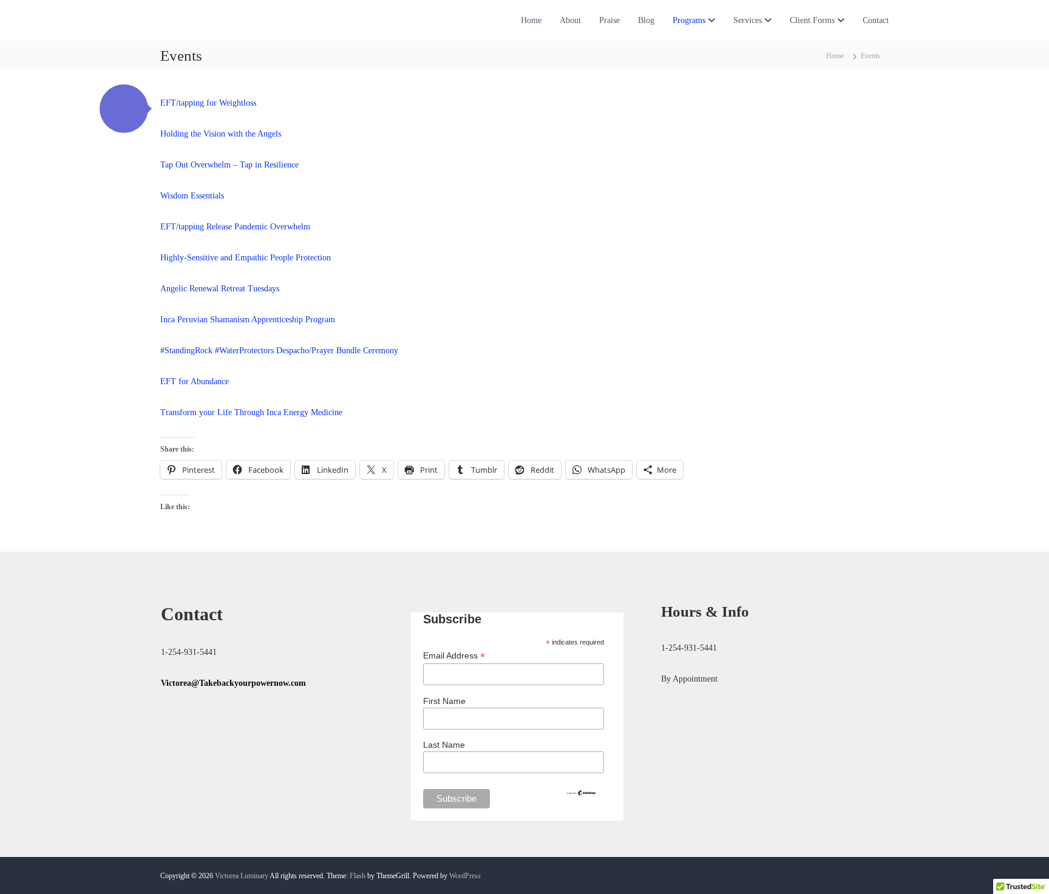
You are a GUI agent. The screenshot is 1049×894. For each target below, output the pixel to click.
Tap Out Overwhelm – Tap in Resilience (230, 164)
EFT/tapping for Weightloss (208, 102)
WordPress (465, 876)
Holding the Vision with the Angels (220, 133)
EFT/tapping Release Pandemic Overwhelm (235, 226)
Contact (876, 20)
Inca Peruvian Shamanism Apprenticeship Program (247, 319)
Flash (357, 876)
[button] (124, 108)
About (570, 20)
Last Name (444, 745)
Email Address (454, 656)
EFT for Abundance (194, 381)
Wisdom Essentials (192, 195)
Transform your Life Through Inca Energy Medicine (251, 412)
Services (747, 20)
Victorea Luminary (241, 876)
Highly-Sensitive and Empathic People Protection (245, 257)
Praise (609, 20)
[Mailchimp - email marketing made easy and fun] (580, 792)
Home (531, 20)
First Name (444, 701)
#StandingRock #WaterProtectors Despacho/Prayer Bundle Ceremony (279, 350)
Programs (689, 20)
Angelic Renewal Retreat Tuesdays (219, 288)
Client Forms (812, 20)
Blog (646, 20)
